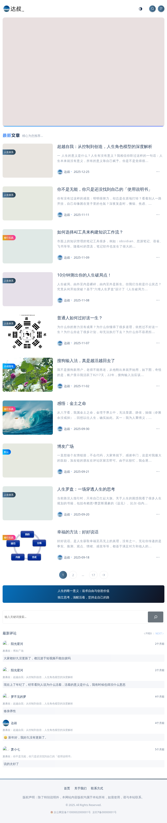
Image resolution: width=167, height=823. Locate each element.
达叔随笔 (8, 366)
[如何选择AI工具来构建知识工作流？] (156, 257)
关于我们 (80, 788)
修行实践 (8, 237)
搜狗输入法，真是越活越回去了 (86, 360)
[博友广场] (156, 471)
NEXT (159, 633)
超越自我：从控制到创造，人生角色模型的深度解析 (104, 146)
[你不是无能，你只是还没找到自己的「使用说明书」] (156, 215)
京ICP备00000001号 (104, 812)
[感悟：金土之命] (156, 429)
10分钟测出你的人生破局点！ (84, 275)
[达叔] (14, 8)
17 (93, 575)
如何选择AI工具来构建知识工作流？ (90, 232)
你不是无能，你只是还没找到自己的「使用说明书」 (104, 189)
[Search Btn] (152, 8)
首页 (67, 788)
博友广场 (65, 446)
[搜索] (155, 617)
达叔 (67, 172)
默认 (6, 452)
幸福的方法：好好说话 (78, 532)
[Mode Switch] (141, 9)
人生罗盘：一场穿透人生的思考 (86, 489)
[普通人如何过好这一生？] (156, 343)
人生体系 (8, 152)
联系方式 (97, 788)
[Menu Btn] (161, 8)
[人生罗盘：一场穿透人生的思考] (156, 514)
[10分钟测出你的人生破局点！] (156, 300)
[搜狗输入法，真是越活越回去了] (156, 386)
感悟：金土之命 (71, 403)
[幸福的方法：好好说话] (156, 557)
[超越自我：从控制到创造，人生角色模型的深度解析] (156, 172)
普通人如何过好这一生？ (80, 318)
